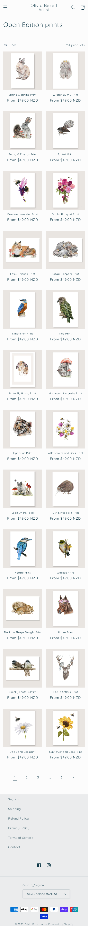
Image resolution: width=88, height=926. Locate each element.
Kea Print (65, 333)
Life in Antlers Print (65, 691)
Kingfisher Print (22, 333)
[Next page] (73, 777)
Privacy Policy (18, 828)
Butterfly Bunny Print (22, 393)
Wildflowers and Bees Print (65, 453)
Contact (14, 847)
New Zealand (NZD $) (42, 894)
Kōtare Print (23, 572)
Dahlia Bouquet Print (65, 214)
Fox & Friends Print (22, 273)
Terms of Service (20, 838)
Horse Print (65, 632)
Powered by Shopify (60, 924)
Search (13, 799)
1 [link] (15, 777)
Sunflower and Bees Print (65, 751)
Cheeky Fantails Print (22, 691)
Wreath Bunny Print (65, 94)
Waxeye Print (65, 572)
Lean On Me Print (22, 512)
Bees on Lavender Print (22, 214)
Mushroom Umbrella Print (65, 393)
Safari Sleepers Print (65, 273)
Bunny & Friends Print (23, 154)
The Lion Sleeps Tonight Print (23, 632)
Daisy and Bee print (22, 751)
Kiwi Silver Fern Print (65, 512)
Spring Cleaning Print (22, 94)
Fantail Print (65, 154)
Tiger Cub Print (22, 453)
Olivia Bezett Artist (36, 924)
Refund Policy (18, 818)
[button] (5, 7)
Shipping (14, 809)
